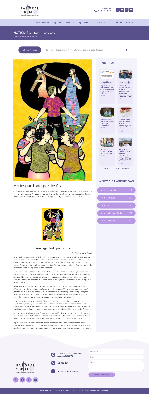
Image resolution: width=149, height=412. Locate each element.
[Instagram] (118, 10)
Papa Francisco (85, 23)
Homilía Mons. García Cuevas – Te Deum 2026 (106, 151)
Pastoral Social (43, 23)
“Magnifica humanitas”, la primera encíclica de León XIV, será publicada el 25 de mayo (125, 155)
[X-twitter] (126, 10)
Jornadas (69, 23)
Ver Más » (103, 95)
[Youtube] (131, 10)
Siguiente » (125, 168)
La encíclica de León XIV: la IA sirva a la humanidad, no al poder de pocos (71, 50)
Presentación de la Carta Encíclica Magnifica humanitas (107, 122)
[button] (129, 50)
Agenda (57, 23)
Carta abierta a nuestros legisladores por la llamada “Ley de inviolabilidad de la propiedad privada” (107, 87)
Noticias (118, 23)
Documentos (101, 23)
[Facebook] (122, 10)
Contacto (130, 23)
